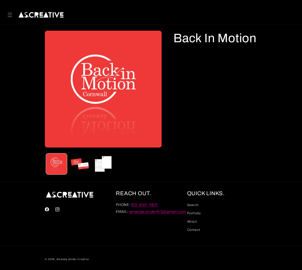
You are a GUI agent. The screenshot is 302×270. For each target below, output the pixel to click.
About (192, 221)
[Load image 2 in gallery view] (79, 163)
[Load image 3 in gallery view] (103, 163)
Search (193, 205)
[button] (10, 15)
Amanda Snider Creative (72, 259)
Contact (193, 230)
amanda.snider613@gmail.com (157, 211)
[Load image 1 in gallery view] (56, 163)
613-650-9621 (144, 204)
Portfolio (194, 213)
